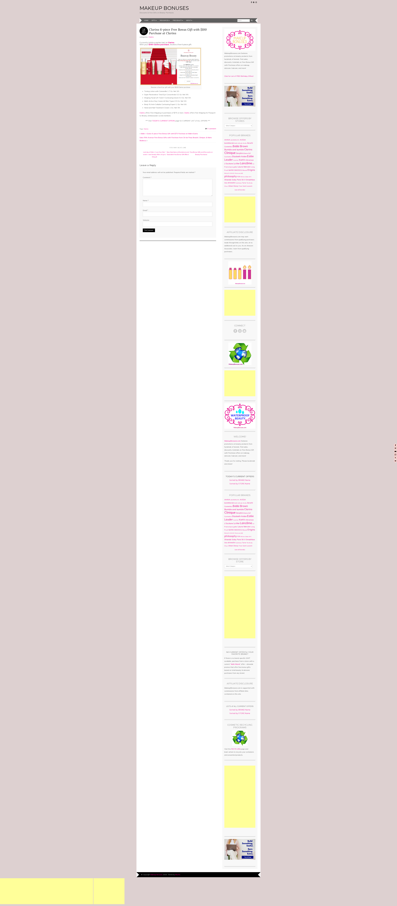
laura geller (233, 167)
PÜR (238, 176)
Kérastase (250, 160)
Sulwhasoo (239, 183)
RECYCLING (235, 749)
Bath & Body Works (240, 143)
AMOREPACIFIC (235, 140)
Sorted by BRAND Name (239, 480)
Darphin (239, 153)
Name (146, 200)
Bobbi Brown (240, 146)
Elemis (246, 153)
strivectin (231, 183)
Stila (225, 183)
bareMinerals (229, 143)
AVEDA (243, 140)
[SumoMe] (395, 460)
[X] (395, 457)
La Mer (236, 163)
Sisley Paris (236, 180)
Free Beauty (177, 20)
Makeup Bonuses (164, 8)
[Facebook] (395, 445)
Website (146, 220)
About (188, 20)
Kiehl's (242, 160)
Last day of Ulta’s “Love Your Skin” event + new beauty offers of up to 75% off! (154, 154)
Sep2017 (144, 32)
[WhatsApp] (395, 454)
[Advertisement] (239, 209)
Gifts (154, 20)
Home (146, 20)
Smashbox (250, 180)
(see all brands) (240, 190)
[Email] (395, 451)
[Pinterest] (395, 448)
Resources (164, 20)
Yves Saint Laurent (245, 186)
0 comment (211, 129)
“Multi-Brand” (235, 664)
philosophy (230, 176)
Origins (251, 170)
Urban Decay (233, 186)
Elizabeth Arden (239, 156)
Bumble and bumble (234, 149)
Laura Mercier (244, 167)
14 (143, 29)
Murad (245, 170)
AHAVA (227, 140)
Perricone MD (239, 173)
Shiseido (227, 180)
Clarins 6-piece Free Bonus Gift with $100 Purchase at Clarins (178, 31)
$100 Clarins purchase (159, 45)
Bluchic (177, 875)
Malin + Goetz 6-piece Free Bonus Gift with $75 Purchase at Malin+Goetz (169, 134)
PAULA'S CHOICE (229, 173)
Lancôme (246, 163)
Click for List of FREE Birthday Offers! (238, 76)
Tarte (244, 183)
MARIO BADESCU (235, 170)
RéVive (243, 176)
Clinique (230, 153)
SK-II (244, 180)
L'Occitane (228, 163)
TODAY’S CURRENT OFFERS (163, 121)
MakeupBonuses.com (232, 441)
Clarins (151, 37)
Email (145, 210)
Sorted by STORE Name (240, 484)
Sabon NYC (248, 176)
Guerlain (236, 160)
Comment (147, 177)
